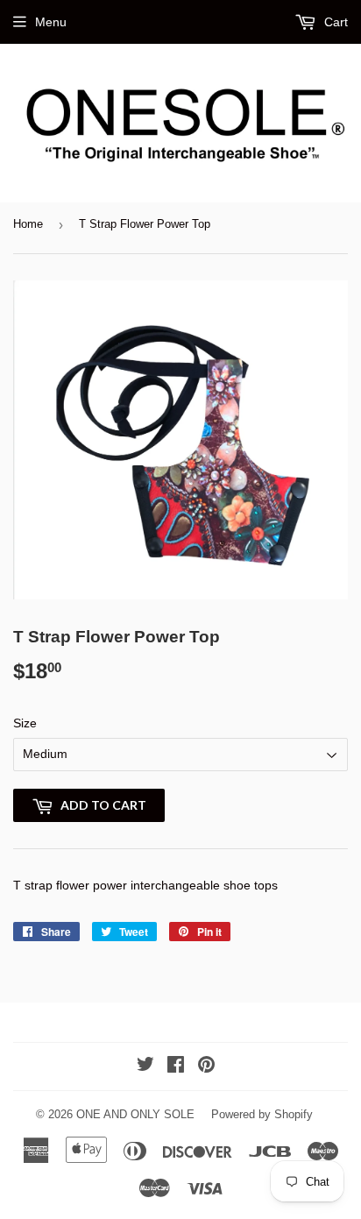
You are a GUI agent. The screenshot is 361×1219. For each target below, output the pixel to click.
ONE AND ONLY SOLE (135, 1114)
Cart (334, 22)
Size (25, 723)
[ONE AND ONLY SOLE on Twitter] (145, 1067)
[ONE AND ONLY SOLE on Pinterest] (206, 1067)
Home (28, 223)
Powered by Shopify (262, 1114)
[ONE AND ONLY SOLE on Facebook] (175, 1067)
